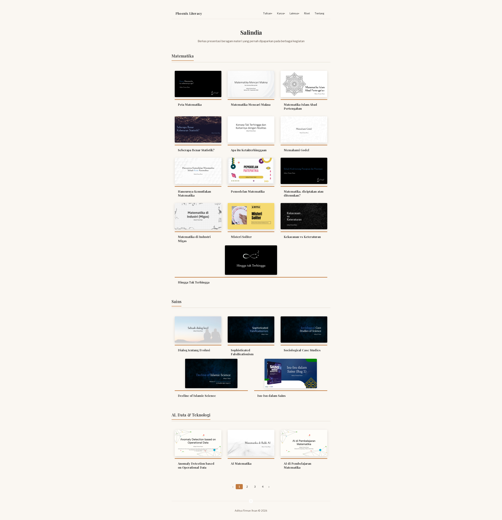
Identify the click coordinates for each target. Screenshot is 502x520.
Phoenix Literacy (189, 13)
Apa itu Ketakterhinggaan (248, 150)
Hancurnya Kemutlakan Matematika (194, 193)
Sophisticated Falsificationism (242, 352)
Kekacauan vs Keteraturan (302, 237)
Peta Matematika (190, 105)
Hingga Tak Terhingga (193, 282)
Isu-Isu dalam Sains (271, 396)
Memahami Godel (296, 150)
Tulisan (267, 13)
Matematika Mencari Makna (250, 105)
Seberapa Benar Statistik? (196, 150)
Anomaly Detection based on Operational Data (196, 465)
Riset (307, 13)
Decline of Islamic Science (197, 396)
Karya (280, 13)
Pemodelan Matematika (248, 191)
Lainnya (294, 13)
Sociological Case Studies (302, 350)
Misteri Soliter (241, 237)
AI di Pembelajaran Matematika (297, 465)
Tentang (319, 13)
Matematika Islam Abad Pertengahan (300, 106)
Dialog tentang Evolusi (194, 350)
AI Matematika (241, 463)
